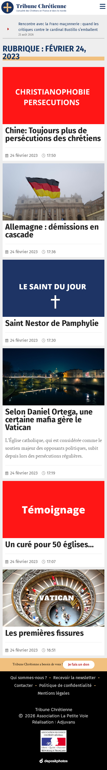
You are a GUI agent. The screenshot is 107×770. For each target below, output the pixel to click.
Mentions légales (53, 693)
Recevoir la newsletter (74, 677)
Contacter (23, 685)
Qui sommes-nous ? (28, 677)
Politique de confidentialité (65, 685)
